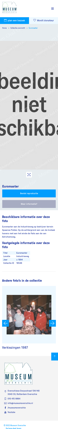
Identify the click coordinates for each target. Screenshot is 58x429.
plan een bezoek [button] (16, 20)
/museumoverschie (17, 408)
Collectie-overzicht (17, 28)
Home (4, 28)
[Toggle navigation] (52, 8)
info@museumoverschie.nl (20, 403)
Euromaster (33, 28)
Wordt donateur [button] (45, 20)
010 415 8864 (14, 399)
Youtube (11, 412)
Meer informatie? (29, 204)
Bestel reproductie (29, 193)
